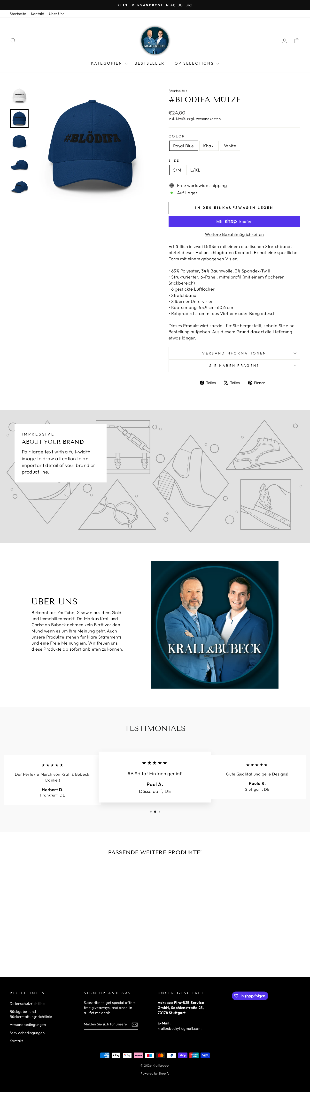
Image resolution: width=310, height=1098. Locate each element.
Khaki (209, 146)
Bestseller (149, 63)
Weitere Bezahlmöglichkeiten (234, 234)
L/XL (195, 170)
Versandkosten (208, 118)
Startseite (18, 13)
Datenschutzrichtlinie (27, 1003)
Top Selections (193, 63)
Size (174, 160)
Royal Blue (183, 146)
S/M (177, 170)
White (230, 146)
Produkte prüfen (44, 930)
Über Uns (56, 13)
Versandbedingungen (28, 1024)
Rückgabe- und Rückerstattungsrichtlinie (31, 1014)
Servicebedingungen (27, 1032)
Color (177, 136)
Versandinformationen (234, 353)
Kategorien (107, 63)
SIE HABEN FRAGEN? (234, 365)
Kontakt (37, 13)
